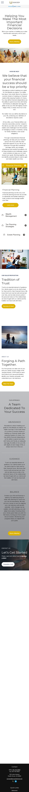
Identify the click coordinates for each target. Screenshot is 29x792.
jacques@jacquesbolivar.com (14, 778)
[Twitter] (13, 781)
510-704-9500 (16, 770)
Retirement (14, 790)
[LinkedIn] (16, 781)
